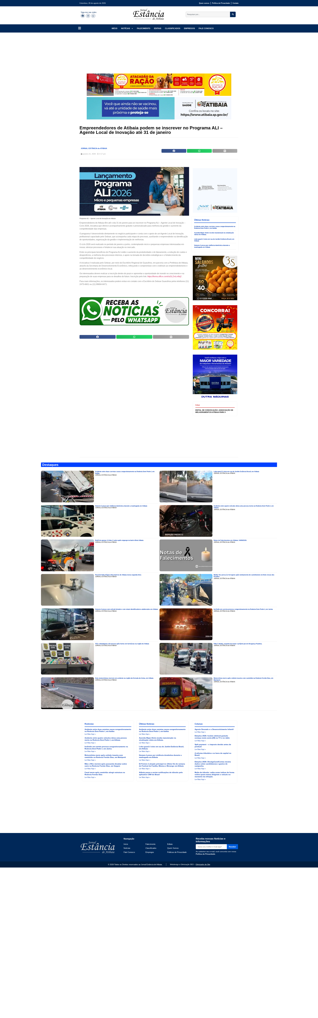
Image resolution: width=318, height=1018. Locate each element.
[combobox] (208, 14)
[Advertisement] (154, 51)
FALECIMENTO (143, 28)
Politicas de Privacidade (177, 852)
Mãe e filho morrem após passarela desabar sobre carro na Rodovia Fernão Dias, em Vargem (106, 765)
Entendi (236, 1014)
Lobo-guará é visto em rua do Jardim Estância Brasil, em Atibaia (236, 471)
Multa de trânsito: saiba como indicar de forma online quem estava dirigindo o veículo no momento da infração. (214, 774)
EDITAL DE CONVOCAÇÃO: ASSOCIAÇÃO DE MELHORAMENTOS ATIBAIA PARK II (214, 411)
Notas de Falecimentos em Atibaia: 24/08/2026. (230, 540)
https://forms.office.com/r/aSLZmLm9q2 (164, 276)
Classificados (150, 848)
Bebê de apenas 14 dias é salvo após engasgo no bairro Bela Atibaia (119, 540)
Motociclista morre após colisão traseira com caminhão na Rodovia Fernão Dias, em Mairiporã (105, 756)
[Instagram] (88, 16)
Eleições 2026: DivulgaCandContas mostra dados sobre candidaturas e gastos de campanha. (213, 764)
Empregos (149, 852)
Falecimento (150, 844)
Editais (170, 844)
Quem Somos (173, 848)
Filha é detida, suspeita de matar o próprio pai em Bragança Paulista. (238, 644)
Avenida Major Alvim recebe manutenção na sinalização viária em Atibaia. (157, 739)
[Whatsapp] (93, 16)
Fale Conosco (129, 852)
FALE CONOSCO (206, 28)
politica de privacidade (210, 1014)
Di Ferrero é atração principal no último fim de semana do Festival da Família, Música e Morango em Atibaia (162, 765)
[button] (173, 151)
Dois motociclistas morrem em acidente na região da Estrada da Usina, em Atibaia (124, 678)
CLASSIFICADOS (172, 28)
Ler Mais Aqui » (90, 734)
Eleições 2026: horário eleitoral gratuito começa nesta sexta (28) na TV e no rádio (212, 737)
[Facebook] (83, 16)
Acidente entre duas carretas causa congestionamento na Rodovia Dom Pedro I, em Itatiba (214, 227)
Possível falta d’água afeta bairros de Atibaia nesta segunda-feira (118, 575)
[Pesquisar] (233, 14)
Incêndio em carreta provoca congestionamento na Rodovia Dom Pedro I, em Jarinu (243, 609)
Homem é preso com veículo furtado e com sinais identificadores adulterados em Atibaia (126, 609)
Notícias (127, 848)
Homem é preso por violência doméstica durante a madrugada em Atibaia (121, 506)
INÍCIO (114, 28)
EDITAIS (157, 28)
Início (126, 844)
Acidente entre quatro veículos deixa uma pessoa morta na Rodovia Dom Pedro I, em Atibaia (106, 739)
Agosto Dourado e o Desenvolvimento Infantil (214, 729)
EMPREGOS (189, 28)
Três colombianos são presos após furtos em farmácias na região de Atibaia (122, 644)
